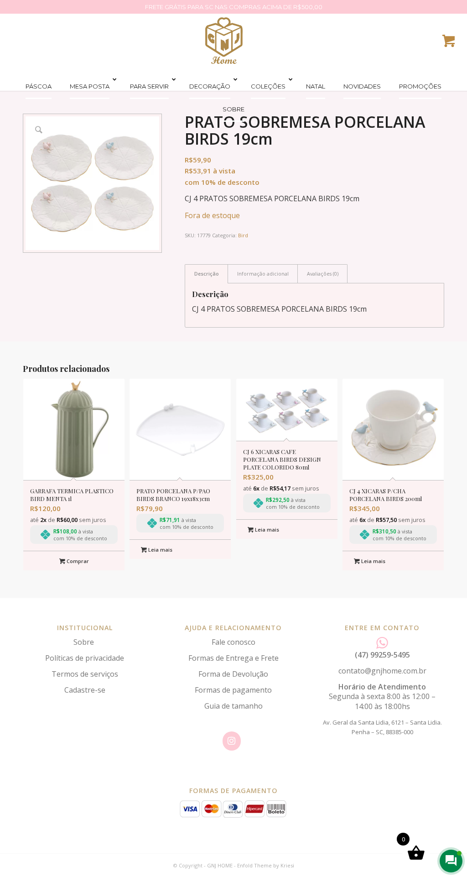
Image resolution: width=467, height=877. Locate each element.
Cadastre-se (84, 690)
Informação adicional (263, 273)
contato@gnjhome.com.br (382, 671)
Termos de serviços (85, 674)
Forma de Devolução (233, 674)
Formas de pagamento (233, 690)
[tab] (206, 273)
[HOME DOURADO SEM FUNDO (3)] (224, 40)
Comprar (77, 561)
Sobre (84, 642)
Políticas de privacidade (84, 658)
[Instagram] (232, 741)
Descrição (206, 273)
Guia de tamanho (233, 706)
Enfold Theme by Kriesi (265, 865)
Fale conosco (233, 642)
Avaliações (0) (322, 273)
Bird (243, 235)
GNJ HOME (220, 865)
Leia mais (159, 549)
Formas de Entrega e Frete (233, 658)
